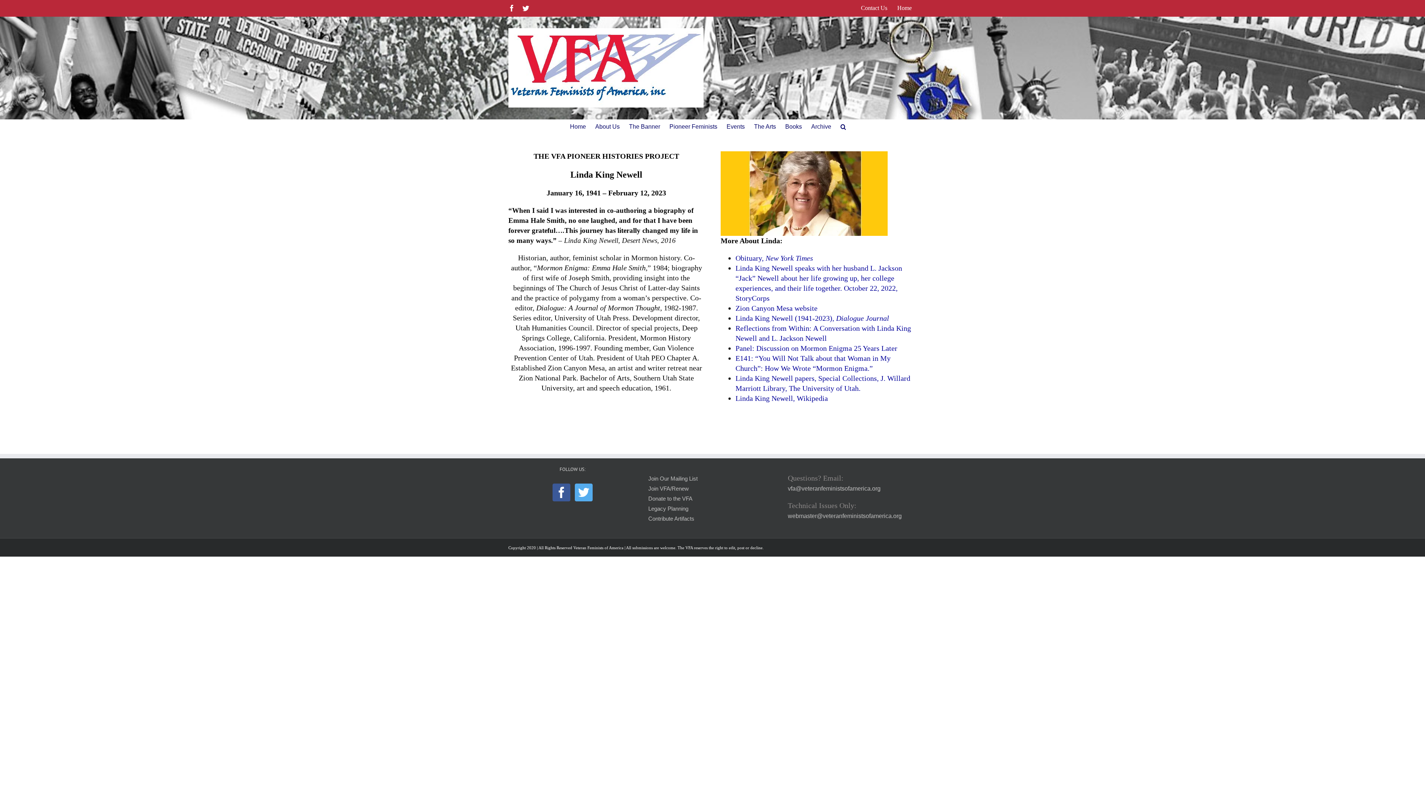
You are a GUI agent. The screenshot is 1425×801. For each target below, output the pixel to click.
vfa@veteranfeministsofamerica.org (834, 488)
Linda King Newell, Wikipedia (782, 398)
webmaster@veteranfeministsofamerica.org (845, 516)
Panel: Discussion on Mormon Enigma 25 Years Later (816, 348)
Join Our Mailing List (673, 479)
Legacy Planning (668, 509)
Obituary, (774, 258)
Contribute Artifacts (671, 519)
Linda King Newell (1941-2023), (812, 318)
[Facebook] (561, 492)
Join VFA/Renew (668, 489)
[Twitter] (584, 492)
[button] (843, 126)
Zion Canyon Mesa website (777, 308)
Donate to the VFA (670, 499)
